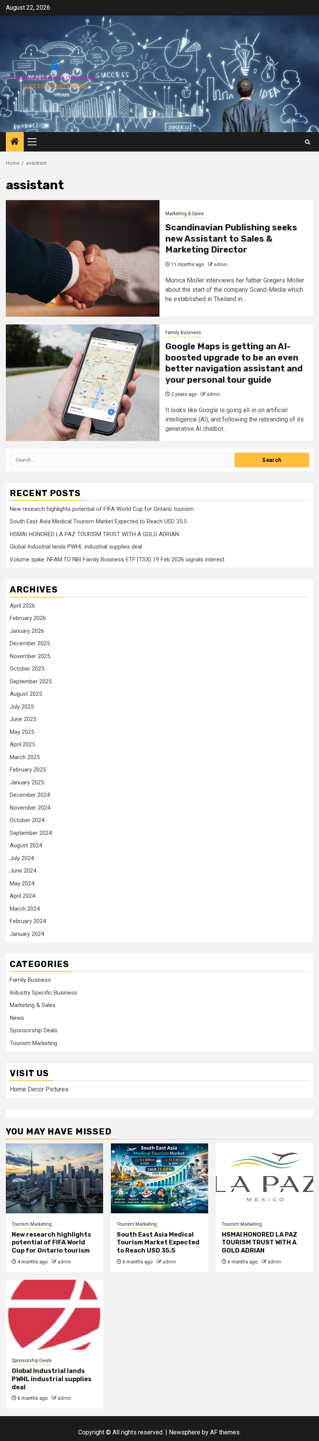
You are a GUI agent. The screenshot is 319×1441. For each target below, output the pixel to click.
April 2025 (22, 744)
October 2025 (27, 668)
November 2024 (30, 807)
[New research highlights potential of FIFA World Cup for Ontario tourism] (54, 1178)
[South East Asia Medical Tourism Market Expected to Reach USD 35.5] (159, 1178)
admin (221, 264)
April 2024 (22, 895)
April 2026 (22, 605)
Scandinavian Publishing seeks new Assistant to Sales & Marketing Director (231, 238)
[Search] (307, 142)
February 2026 (28, 618)
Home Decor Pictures (39, 1089)
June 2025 (23, 719)
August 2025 (26, 693)
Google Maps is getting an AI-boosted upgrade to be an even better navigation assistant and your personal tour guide (234, 363)
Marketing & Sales (184, 213)
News (17, 1017)
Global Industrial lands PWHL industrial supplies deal (76, 546)
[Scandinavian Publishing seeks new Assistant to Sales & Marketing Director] (83, 258)
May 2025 (22, 731)
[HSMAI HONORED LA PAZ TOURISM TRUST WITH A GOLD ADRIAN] (264, 1178)
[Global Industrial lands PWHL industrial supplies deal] (54, 1315)
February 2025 (28, 769)
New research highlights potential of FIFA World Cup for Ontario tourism (102, 508)
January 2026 (27, 630)
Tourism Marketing (33, 1043)
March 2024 (25, 908)
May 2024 (22, 883)
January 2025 (27, 782)
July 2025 (22, 706)
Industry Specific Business (43, 992)
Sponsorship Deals (34, 1030)
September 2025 (31, 681)
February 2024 (28, 921)
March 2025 (25, 757)
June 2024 (23, 870)
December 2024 (30, 794)
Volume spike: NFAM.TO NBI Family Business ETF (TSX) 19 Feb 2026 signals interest (117, 559)
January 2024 (27, 933)
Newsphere (184, 1432)
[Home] (15, 142)
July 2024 (22, 858)
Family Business (183, 332)
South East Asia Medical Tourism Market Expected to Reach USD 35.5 (98, 521)
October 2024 (27, 820)
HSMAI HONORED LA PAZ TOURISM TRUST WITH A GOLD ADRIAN (94, 534)
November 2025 (30, 656)
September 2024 (31, 832)
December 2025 (30, 643)
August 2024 (26, 845)
